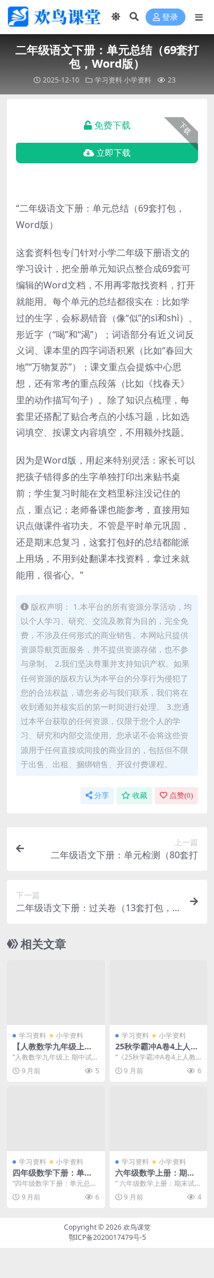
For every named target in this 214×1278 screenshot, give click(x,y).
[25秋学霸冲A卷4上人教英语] (159, 992)
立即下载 (113, 153)
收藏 (139, 795)
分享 (101, 795)
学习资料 (108, 80)
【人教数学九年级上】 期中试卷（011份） (52, 1051)
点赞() (181, 795)
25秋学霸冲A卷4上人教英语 (157, 1051)
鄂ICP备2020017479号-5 (107, 1237)
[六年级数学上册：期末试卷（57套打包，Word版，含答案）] (159, 1118)
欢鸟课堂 (137, 1227)
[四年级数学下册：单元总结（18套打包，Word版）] (56, 1118)
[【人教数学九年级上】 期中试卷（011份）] (56, 992)
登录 (170, 17)
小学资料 (137, 80)
